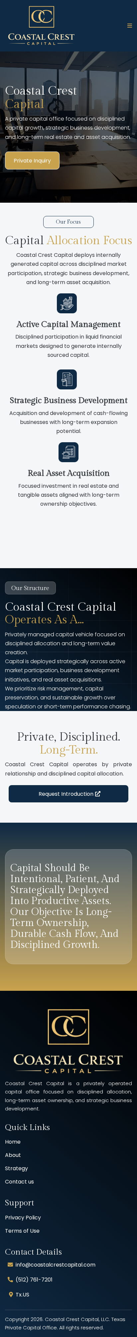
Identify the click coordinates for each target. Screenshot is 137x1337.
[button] (128, 26)
